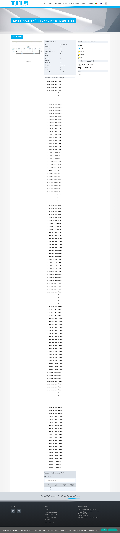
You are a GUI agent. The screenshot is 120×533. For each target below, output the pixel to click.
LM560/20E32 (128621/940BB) (54, 357)
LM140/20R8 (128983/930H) (54, 283)
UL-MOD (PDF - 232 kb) (87, 67)
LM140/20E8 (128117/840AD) (54, 182)
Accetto (104, 530)
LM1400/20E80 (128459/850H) (54, 122)
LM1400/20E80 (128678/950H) (54, 280)
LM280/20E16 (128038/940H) (54, 209)
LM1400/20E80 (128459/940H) (54, 244)
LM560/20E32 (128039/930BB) (54, 301)
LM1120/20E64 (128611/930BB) (55, 336)
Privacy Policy (48, 519)
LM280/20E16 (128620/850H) (54, 140)
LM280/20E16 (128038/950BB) (54, 298)
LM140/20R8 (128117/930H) (54, 223)
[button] (106, 3)
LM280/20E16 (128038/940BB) (54, 295)
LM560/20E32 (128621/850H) (54, 149)
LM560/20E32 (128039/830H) (54, 90)
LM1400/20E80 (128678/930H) (54, 274)
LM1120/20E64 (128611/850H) (54, 114)
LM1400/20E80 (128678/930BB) (55, 363)
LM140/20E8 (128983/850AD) (54, 203)
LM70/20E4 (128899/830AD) (54, 161)
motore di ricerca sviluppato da (21, 61)
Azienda (51, 3)
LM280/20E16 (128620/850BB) (54, 440)
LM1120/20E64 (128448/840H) (54, 102)
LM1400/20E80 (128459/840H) (54, 119)
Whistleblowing (49, 522)
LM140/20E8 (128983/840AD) (54, 200)
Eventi (83, 3)
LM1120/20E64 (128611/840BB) (55, 428)
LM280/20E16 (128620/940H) (54, 262)
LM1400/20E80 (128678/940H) (54, 277)
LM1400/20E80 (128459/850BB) (55, 422)
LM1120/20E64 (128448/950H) (54, 238)
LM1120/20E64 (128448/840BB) (55, 411)
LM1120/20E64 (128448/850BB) (55, 413)
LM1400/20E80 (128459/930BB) (55, 327)
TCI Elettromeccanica (51, 512)
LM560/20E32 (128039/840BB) (54, 393)
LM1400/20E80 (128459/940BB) (55, 330)
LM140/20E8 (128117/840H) (54, 173)
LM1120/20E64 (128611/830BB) (55, 425)
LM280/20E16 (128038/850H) (54, 87)
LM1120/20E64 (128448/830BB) (55, 408)
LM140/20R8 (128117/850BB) (54, 405)
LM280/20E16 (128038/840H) (54, 84)
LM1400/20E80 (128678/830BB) (55, 452)
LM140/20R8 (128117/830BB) (54, 399)
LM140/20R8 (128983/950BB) (54, 378)
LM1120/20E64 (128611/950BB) (55, 342)
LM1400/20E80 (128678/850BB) (55, 458)
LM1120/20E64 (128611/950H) (54, 256)
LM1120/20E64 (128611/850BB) (55, 431)
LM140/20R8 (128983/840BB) (54, 464)
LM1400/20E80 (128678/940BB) (55, 366)
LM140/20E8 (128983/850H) (54, 194)
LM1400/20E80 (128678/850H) (54, 131)
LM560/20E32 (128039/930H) (54, 215)
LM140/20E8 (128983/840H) (54, 191)
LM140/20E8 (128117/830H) (54, 170)
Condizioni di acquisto (51, 514)
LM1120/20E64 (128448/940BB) (55, 321)
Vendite (65, 3)
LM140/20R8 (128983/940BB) (54, 375)
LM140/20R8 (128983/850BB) (54, 467)
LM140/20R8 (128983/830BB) (54, 461)
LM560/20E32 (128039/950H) (54, 220)
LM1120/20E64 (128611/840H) (54, 111)
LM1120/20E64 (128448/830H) (54, 99)
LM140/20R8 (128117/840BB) (54, 402)
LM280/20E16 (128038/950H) (54, 212)
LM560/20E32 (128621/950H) (54, 271)
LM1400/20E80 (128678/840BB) (55, 455)
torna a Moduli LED (17, 36)
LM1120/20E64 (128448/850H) (54, 105)
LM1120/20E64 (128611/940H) (54, 253)
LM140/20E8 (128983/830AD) (54, 197)
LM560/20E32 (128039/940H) (54, 217)
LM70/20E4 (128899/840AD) (54, 164)
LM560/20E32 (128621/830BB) (54, 443)
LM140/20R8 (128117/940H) (54, 226)
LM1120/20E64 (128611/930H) (54, 250)
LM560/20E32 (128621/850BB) (54, 449)
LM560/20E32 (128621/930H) (54, 268)
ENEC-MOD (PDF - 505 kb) (87, 64)
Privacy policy (112, 530)
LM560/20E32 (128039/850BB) (54, 396)
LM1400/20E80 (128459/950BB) (55, 333)
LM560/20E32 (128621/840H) (54, 146)
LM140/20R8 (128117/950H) (54, 229)
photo (81, 45)
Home (44, 3)
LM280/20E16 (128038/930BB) (54, 292)
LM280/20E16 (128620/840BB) (54, 437)
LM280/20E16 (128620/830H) (54, 134)
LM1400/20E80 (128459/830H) (54, 116)
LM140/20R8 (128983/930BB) (54, 372)
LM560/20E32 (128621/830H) (54, 143)
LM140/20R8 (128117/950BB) (54, 316)
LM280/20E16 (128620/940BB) (54, 348)
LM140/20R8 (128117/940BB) (54, 313)
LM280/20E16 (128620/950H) (54, 265)
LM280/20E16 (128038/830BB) (54, 381)
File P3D (82, 57)
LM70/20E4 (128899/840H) (53, 155)
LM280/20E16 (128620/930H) (54, 259)
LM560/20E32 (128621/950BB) (54, 360)
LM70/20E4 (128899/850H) (53, 158)
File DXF (82, 54)
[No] (118, 530)
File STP (82, 51)
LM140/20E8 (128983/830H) (54, 188)
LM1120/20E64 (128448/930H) (54, 232)
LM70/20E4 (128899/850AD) (54, 167)
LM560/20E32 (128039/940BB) (54, 304)
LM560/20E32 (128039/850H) (54, 96)
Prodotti (58, 3)
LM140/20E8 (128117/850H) (54, 176)
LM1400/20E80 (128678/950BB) (55, 369)
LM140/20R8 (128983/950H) (54, 289)
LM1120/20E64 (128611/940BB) (55, 339)
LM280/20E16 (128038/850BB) (54, 387)
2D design (82, 48)
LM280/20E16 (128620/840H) (54, 137)
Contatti (90, 3)
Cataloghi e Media (74, 3)
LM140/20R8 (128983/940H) (54, 286)
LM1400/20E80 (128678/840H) (54, 128)
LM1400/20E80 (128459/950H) (54, 247)
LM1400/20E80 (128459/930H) (54, 241)
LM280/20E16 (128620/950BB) (54, 351)
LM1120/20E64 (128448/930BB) (55, 318)
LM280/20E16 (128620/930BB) (54, 345)
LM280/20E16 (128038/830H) (54, 81)
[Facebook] (13, 511)
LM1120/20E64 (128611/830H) (54, 108)
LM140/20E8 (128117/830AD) (54, 179)
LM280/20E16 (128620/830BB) (54, 434)
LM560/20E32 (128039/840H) (54, 93)
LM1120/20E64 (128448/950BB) (55, 324)
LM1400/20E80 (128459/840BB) (55, 419)
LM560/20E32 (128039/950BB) (54, 307)
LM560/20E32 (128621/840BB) (54, 446)
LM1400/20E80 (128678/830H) (54, 125)
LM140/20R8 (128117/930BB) (54, 310)
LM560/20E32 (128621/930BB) (54, 354)
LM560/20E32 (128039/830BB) (54, 390)
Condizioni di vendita (50, 517)
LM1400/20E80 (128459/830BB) (55, 416)
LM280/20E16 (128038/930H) (54, 206)
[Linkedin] (19, 511)
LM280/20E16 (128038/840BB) (54, 384)
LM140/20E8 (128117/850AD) (54, 185)
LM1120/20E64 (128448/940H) (54, 235)
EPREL (79, 74)
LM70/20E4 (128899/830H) (53, 152)
